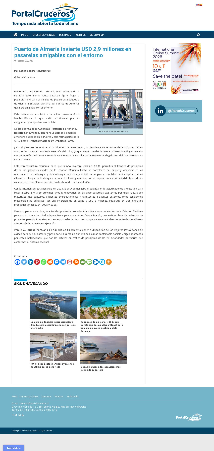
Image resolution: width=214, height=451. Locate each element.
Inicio (24, 34)
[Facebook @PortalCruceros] (13, 415)
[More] (109, 262)
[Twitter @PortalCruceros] (16, 415)
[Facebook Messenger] (57, 262)
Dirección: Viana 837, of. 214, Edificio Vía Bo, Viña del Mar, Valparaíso (49, 406)
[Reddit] (50, 262)
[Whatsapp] (43, 262)
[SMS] (89, 262)
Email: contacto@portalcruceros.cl (30, 403)
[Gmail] (70, 262)
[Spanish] (200, 4)
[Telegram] (63, 262)
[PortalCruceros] (15, 34)
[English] (197, 4)
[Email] (83, 262)
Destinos (65, 34)
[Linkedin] (30, 262)
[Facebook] (17, 262)
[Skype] (102, 262)
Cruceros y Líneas (28, 396)
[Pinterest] (37, 262)
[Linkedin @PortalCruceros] (23, 415)
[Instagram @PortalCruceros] (19, 415)
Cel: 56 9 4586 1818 (46, 409)
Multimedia (97, 34)
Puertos (80, 34)
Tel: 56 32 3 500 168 (23, 409)
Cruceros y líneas (43, 34)
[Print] (76, 262)
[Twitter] (24, 262)
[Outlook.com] (96, 262)
